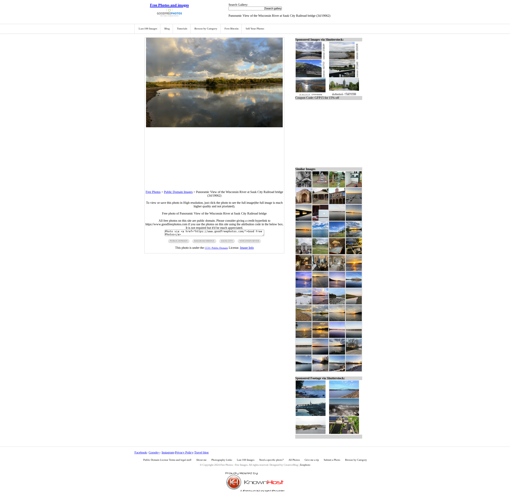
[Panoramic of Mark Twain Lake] (337, 219)
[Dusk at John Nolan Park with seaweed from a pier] (354, 203)
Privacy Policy (184, 452)
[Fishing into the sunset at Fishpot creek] (320, 370)
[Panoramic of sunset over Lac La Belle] (354, 219)
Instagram (168, 452)
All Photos (294, 460)
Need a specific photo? (271, 460)
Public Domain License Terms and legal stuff (167, 460)
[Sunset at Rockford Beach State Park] (354, 353)
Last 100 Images (148, 28)
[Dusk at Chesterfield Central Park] (304, 370)
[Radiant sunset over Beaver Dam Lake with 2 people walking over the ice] (354, 270)
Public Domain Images (178, 192)
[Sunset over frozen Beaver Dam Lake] (304, 286)
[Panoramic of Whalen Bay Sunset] (337, 320)
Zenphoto (305, 465)
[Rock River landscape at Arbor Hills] (354, 286)
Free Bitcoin (231, 28)
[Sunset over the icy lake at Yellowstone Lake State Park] (337, 286)
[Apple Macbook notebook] (320, 219)
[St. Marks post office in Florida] (320, 203)
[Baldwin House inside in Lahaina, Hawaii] (354, 186)
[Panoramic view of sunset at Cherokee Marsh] (320, 353)
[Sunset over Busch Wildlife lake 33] (337, 353)
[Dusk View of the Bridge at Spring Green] (304, 219)
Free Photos (153, 192)
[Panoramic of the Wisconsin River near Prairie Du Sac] (354, 336)
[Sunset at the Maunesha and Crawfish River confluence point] (354, 236)
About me (201, 460)
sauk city (227, 241)
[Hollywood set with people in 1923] (304, 186)
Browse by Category (205, 28)
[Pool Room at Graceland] (337, 253)
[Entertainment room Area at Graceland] (354, 253)
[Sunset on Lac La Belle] (304, 236)
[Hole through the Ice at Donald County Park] (304, 303)
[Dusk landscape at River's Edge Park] (354, 303)
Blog (167, 28)
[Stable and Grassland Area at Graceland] (320, 253)
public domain (178, 241)
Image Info (247, 247)
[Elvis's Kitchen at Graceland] (304, 270)
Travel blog (201, 452)
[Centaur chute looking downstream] (337, 303)
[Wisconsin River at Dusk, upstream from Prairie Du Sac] (304, 353)
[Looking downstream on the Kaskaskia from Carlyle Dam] (354, 370)
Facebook (140, 452)
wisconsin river (249, 241)
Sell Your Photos (255, 28)
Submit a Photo (332, 460)
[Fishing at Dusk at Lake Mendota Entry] (337, 336)
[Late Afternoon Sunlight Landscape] (304, 320)
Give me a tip (312, 460)
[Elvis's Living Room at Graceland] (337, 270)
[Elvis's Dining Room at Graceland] (320, 270)
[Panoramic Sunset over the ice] (320, 286)
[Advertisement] (214, 155)
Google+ (154, 452)
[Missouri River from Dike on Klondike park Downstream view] (320, 303)
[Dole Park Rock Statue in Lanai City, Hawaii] (320, 186)
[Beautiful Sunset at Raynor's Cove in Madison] (304, 336)
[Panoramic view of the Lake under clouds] (320, 236)
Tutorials (182, 28)
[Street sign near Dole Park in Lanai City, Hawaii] (337, 186)
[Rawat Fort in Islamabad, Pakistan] (304, 203)
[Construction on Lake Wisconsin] (337, 236)
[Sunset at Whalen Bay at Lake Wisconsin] (354, 320)
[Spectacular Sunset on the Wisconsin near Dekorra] (320, 336)
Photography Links (221, 460)
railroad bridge (204, 241)
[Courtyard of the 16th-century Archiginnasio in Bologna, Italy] (337, 203)
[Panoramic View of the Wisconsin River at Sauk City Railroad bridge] (320, 320)
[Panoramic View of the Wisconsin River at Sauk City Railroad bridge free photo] (214, 126)
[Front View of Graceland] (304, 253)
